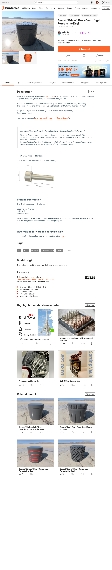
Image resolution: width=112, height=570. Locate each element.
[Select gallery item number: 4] (37, 334)
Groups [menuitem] (85, 8)
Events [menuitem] (77, 8)
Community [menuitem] (50, 8)
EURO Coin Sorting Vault (70, 381)
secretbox (34, 250)
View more (90, 305)
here (64, 236)
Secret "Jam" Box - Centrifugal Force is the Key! (76, 428)
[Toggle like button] (20, 343)
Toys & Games (75, 15)
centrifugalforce (48, 250)
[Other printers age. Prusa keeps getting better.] (84, 71)
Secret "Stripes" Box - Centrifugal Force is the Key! (33, 470)
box (19, 250)
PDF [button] (92, 91)
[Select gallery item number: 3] (35, 334)
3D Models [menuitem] (26, 8)
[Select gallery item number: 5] (38, 334)
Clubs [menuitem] (41, 8)
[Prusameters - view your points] (97, 2)
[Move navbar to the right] (99, 8)
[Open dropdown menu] (108, 20)
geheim (60, 250)
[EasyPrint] (92, 2)
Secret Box (50, 96)
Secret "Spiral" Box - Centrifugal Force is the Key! (74, 470)
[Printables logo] (10, 8)
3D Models (63, 15)
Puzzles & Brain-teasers (90, 15)
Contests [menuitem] (61, 8)
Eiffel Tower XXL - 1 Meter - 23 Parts (35, 339)
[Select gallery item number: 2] (33, 334)
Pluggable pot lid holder (29, 381)
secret (26, 250)
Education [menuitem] (94, 8)
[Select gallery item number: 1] (31, 334)
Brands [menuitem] (69, 8)
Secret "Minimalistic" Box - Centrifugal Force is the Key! (31, 428)
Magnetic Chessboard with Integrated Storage (76, 339)
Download (85, 49)
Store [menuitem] (34, 8)
